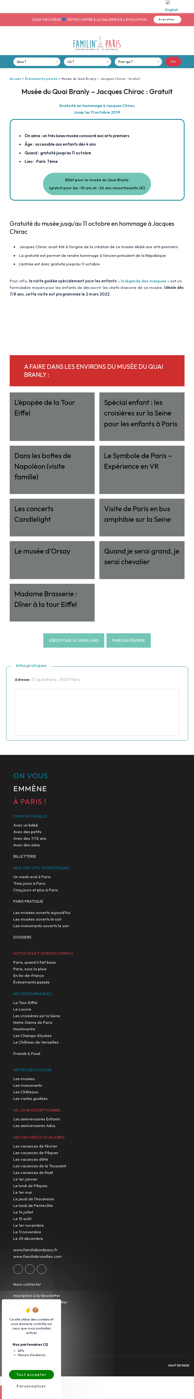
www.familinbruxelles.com (37, 1256)
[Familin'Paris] (97, 42)
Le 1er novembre (28, 1225)
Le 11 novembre (27, 1231)
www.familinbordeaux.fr (35, 1249)
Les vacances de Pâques (35, 1152)
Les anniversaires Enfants (36, 1118)
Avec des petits (27, 831)
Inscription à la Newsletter (37, 1295)
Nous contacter (27, 1284)
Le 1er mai (22, 1192)
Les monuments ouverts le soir (41, 925)
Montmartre (24, 1028)
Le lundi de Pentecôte (33, 1205)
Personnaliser (31, 1386)
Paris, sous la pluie (30, 968)
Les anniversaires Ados (34, 1125)
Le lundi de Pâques (30, 1185)
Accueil (15, 79)
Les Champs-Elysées (32, 1035)
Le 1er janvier (25, 1179)
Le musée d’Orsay (42, 551)
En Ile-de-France (28, 975)
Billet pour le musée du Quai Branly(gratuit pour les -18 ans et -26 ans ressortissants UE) (97, 183)
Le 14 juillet (23, 1212)
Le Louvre (22, 1009)
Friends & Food (26, 1053)
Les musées (24, 1078)
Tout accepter (31, 1374)
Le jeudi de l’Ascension (33, 1198)
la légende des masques (143, 280)
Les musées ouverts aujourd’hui (42, 912)
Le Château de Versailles (36, 1042)
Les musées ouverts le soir (37, 919)
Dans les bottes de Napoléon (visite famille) (42, 466)
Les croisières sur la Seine (36, 1015)
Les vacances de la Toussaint (39, 1165)
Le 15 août (22, 1218)
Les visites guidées (30, 1098)
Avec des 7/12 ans (29, 838)
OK (173, 61)
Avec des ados (26, 844)
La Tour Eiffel (25, 1002)
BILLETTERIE (24, 856)
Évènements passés (41, 79)
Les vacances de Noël (33, 1172)
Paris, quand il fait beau (34, 962)
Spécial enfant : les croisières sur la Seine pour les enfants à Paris (140, 413)
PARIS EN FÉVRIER (128, 640)
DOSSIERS (22, 936)
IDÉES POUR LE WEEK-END (74, 640)
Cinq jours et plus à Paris (35, 889)
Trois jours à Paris (29, 883)
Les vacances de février (35, 1146)
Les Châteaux (25, 1091)
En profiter (159, 19)
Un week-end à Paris (32, 876)
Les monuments (27, 1085)
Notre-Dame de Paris (32, 1022)
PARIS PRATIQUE (28, 901)
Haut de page (178, 1365)
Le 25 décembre (28, 1238)
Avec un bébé (25, 825)
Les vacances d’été (30, 1159)
